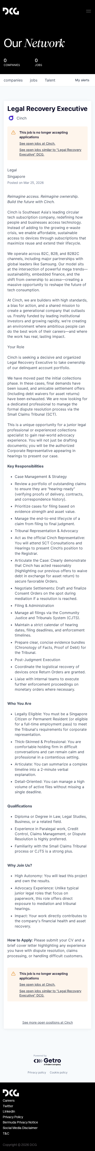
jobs (33, 80)
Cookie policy (59, 1072)
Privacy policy (37, 1072)
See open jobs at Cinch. (37, 143)
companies (13, 80)
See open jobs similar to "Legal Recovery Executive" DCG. (50, 152)
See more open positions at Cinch (47, 1022)
